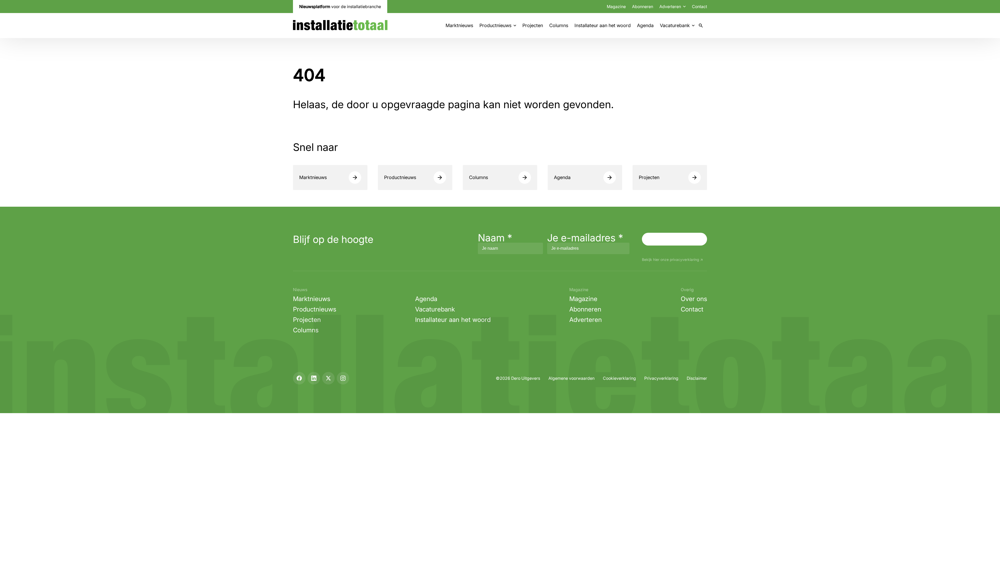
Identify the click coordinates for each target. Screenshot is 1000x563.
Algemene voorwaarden (571, 378)
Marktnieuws (459, 25)
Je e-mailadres (585, 238)
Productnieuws (495, 25)
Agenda (645, 25)
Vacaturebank (675, 25)
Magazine (616, 6)
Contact (699, 6)
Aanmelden (674, 239)
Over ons (694, 299)
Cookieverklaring (619, 378)
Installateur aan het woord (602, 25)
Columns (558, 25)
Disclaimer (697, 378)
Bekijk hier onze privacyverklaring (670, 260)
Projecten (532, 25)
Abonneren (642, 6)
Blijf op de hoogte (333, 239)
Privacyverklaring (661, 378)
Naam (495, 238)
